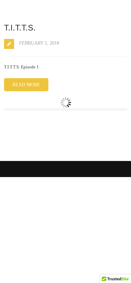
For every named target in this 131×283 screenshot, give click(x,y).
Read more (26, 84)
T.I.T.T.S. (20, 27)
